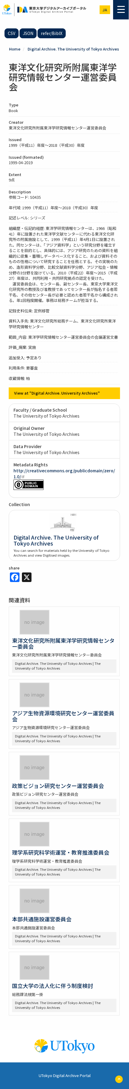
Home (14, 49)
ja (105, 10)
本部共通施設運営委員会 (41, 919)
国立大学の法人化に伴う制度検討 (52, 985)
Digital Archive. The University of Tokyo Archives (73, 49)
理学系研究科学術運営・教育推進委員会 (60, 852)
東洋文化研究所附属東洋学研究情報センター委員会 (63, 643)
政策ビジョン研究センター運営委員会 (58, 785)
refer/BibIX (51, 33)
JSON (28, 33)
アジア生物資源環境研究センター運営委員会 (63, 716)
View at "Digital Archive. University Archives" (57, 393)
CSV (11, 33)
